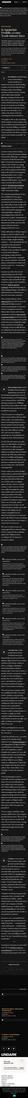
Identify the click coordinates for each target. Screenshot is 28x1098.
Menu (16, 2)
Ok (14, 1095)
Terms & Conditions (8, 1083)
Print (3, 72)
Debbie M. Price (7, 59)
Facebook (4, 1049)
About (25, 2)
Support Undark (6, 1076)
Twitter (9, 1049)
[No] (26, 1092)
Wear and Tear (6, 26)
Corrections (5, 1085)
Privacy (4, 1081)
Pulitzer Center (6, 146)
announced (5, 301)
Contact (4, 1079)
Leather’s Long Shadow (11, 1034)
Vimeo (14, 1049)
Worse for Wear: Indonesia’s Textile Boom (12, 1010)
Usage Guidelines (7, 1077)
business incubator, (19, 742)
